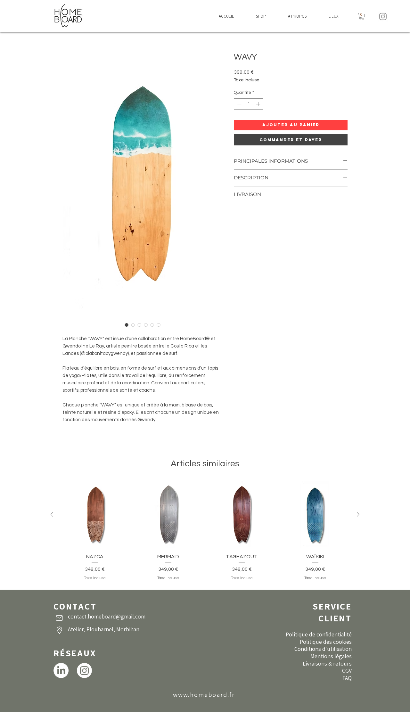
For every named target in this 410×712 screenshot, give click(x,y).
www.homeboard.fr (204, 695)
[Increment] (259, 104)
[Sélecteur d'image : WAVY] (126, 325)
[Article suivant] (358, 514)
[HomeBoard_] (383, 16)
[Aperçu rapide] (94, 514)
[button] (261, 16)
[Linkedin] (61, 670)
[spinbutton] (248, 104)
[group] (205, 531)
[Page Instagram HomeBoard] (84, 670)
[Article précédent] (52, 514)
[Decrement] (238, 104)
